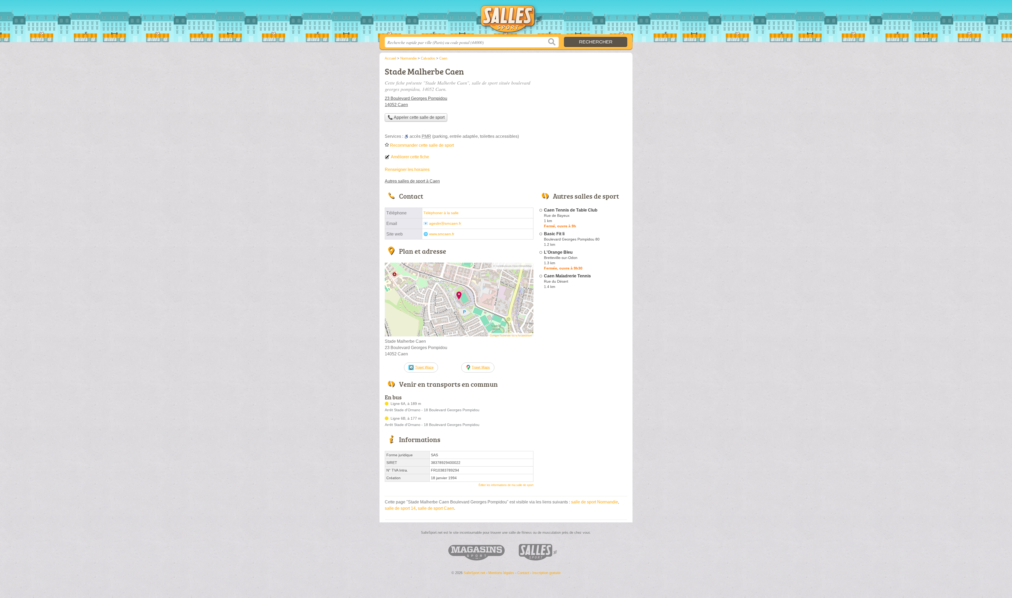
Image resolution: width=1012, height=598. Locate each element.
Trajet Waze (424, 367)
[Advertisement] (583, 413)
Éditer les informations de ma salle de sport (506, 485)
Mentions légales (501, 573)
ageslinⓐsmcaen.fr (445, 224)
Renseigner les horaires (407, 169)
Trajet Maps (481, 367)
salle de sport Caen (436, 508)
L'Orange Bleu (558, 252)
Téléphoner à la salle (441, 213)
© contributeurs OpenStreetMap (512, 265)
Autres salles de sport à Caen (412, 181)
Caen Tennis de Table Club (570, 210)
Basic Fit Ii (554, 234)
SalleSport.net (506, 18)
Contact (523, 573)
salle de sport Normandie (594, 502)
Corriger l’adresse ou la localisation (511, 335)
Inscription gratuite (546, 573)
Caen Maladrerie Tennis (567, 276)
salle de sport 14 (400, 508)
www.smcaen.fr (441, 234)
